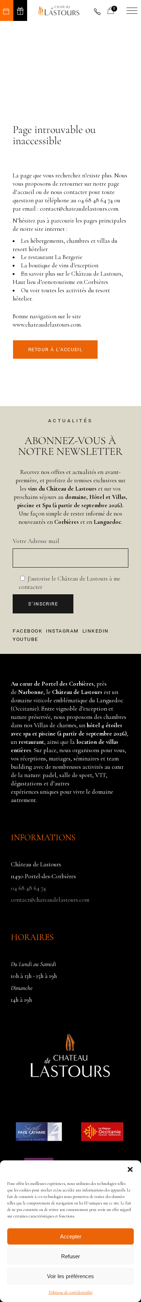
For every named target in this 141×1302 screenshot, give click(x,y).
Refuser (70, 1256)
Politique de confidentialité (71, 1292)
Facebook (27, 631)
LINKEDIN (95, 631)
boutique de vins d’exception (63, 265)
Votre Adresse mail (36, 541)
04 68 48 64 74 (95, 200)
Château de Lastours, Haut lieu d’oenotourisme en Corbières (68, 278)
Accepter (70, 1236)
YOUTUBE (25, 639)
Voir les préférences (70, 1276)
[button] (130, 1169)
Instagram (62, 631)
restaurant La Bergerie (55, 257)
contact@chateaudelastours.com (79, 208)
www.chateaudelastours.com (47, 324)
